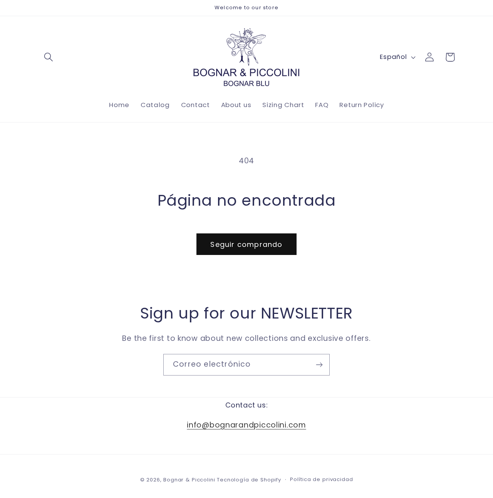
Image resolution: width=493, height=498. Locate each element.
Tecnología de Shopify (249, 479)
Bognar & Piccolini (189, 479)
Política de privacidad (321, 479)
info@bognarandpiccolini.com (246, 424)
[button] (49, 57)
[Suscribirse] (319, 365)
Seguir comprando (246, 244)
